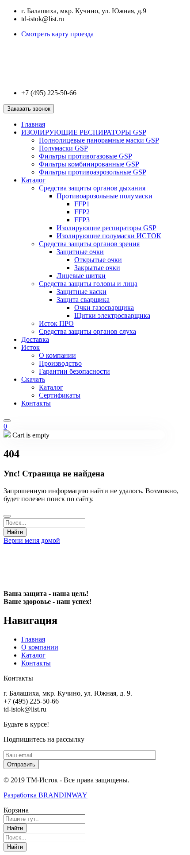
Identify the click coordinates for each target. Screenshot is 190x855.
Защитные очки (80, 251)
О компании (57, 355)
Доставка (35, 339)
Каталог (33, 180)
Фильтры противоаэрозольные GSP (92, 172)
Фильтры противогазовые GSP (85, 156)
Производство (60, 363)
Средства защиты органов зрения (89, 244)
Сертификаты (59, 395)
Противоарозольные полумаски (104, 196)
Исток (30, 347)
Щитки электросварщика (112, 315)
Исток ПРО (56, 323)
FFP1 (82, 204)
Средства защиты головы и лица (88, 283)
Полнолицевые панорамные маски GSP (99, 140)
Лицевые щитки (81, 275)
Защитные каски (81, 291)
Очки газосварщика (104, 307)
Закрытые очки (97, 267)
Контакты (36, 403)
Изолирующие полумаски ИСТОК (109, 236)
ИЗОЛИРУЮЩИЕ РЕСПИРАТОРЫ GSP (83, 132)
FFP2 (82, 212)
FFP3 (82, 220)
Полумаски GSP (63, 148)
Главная (33, 124)
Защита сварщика (83, 299)
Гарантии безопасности (74, 371)
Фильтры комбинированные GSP (89, 164)
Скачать (33, 379)
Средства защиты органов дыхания (92, 188)
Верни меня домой (32, 540)
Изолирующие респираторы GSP (106, 228)
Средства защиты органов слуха (87, 331)
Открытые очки (98, 259)
